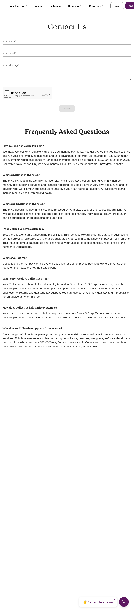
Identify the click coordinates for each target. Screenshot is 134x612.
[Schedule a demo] (124, 602)
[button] (18, 6)
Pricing (38, 5)
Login (117, 5)
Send (67, 108)
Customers (55, 5)
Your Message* (11, 65)
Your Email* (9, 53)
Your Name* (9, 41)
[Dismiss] (114, 599)
